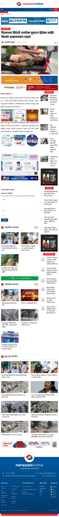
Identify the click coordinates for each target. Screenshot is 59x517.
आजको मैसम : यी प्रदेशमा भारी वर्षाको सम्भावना (29, 324)
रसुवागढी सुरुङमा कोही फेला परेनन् (9, 304)
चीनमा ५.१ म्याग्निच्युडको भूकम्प (29, 303)
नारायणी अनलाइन (10, 42)
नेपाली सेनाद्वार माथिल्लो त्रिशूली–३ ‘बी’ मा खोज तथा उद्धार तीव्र (53, 161)
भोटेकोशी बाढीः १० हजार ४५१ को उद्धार (12, 435)
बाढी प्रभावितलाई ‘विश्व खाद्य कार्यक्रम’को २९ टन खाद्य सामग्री (54, 129)
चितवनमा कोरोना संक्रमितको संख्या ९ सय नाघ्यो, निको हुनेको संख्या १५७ (51, 310)
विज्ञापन (41, 491)
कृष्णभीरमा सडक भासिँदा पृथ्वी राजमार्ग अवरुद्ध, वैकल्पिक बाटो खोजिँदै (10, 270)
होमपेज (2, 14)
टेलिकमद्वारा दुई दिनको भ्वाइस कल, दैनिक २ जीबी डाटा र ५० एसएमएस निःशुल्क (9, 347)
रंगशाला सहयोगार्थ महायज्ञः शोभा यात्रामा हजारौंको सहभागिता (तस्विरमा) (52, 271)
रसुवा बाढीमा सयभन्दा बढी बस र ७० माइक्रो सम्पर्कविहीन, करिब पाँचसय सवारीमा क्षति (42, 436)
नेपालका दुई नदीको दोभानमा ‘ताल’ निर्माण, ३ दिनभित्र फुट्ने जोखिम (9, 325)
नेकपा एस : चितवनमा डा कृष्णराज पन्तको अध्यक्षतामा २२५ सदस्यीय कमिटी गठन (52, 261)
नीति (41, 493)
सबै (36, 228)
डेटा (40, 495)
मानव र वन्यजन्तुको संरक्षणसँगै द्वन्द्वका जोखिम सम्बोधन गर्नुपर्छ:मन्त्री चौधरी (53, 145)
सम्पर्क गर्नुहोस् (43, 489)
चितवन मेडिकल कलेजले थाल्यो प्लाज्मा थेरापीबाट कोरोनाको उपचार (51, 290)
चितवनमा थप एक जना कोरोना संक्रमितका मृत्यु (51, 300)
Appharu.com (55, 511)
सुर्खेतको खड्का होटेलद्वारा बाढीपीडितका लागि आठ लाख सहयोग (44, 416)
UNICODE (56, 9)
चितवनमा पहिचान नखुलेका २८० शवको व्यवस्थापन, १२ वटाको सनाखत (28, 248)
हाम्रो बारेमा (42, 487)
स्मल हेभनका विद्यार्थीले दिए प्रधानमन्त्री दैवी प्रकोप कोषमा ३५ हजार (10, 248)
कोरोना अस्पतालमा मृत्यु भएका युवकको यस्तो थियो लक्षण (52, 281)
